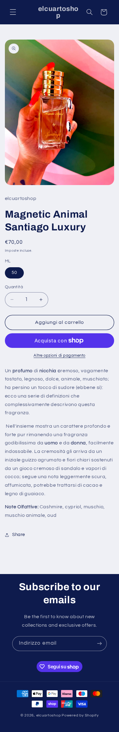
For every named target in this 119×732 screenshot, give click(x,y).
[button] (13, 12)
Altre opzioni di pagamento (59, 356)
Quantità (14, 287)
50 (14, 272)
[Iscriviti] (99, 643)
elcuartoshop (48, 715)
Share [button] (18, 534)
